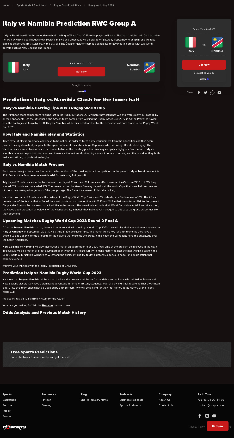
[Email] (219, 92)
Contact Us (166, 405)
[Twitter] (206, 92)
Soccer (7, 416)
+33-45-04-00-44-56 (211, 400)
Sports (7, 394)
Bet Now (81, 71)
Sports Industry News (94, 400)
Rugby (6, 411)
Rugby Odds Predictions (67, 5)
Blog (84, 394)
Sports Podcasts (130, 405)
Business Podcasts (131, 400)
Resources (49, 394)
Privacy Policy (197, 426)
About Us (164, 400)
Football (8, 405)
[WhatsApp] (212, 92)
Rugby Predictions (50, 266)
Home (6, 5)
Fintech (46, 400)
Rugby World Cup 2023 (101, 5)
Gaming (47, 405)
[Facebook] (199, 92)
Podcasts (126, 394)
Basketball (9, 400)
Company (165, 394)
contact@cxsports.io (211, 405)
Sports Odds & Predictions (31, 5)
